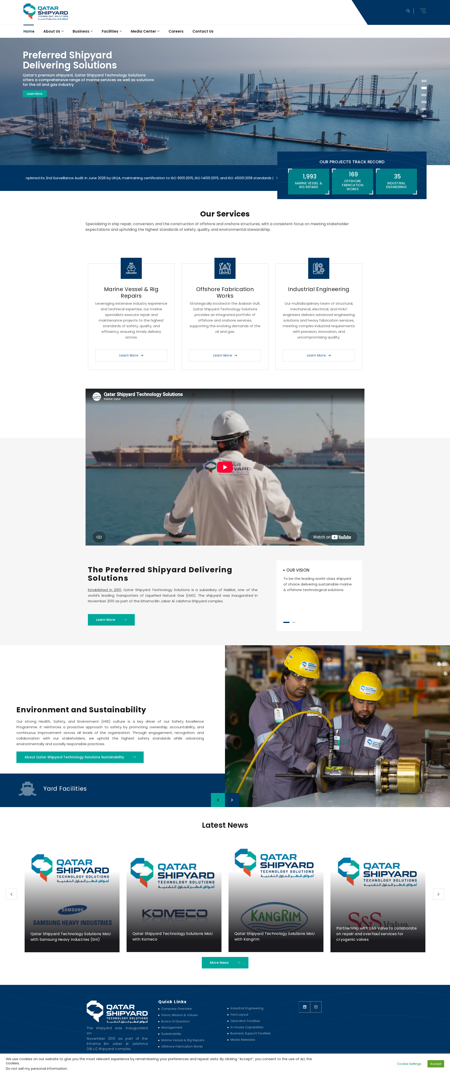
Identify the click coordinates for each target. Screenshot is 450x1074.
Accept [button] (435, 1064)
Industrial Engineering (318, 289)
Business (81, 31)
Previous (11, 894)
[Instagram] (316, 1007)
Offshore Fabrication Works (225, 292)
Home (28, 31)
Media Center (143, 31)
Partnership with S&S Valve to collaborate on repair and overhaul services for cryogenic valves (274, 934)
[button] (423, 11)
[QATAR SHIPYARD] (45, 12)
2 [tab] (294, 622)
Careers (176, 31)
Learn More (34, 94)
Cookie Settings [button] (409, 1064)
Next (438, 894)
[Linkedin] (304, 1007)
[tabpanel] (319, 580)
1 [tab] (286, 622)
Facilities (110, 31)
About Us (51, 31)
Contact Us (203, 31)
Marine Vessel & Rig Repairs (131, 292)
